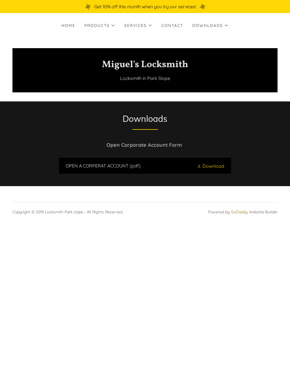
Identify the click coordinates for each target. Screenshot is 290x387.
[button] (99, 25)
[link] (145, 65)
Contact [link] (172, 25)
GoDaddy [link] (239, 211)
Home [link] (68, 25)
